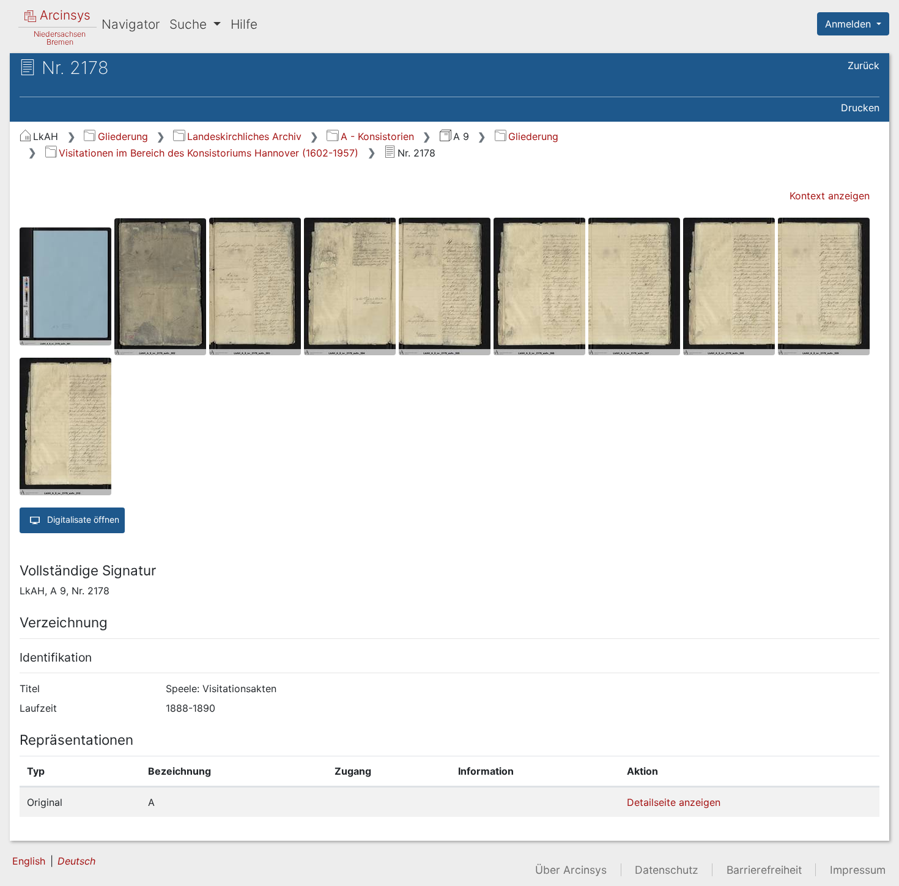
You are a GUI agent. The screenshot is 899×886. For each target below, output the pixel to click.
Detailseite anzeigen (673, 802)
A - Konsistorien (377, 136)
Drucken (860, 108)
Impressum (858, 869)
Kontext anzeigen (830, 196)
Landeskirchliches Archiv (244, 136)
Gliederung (122, 136)
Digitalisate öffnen (82, 519)
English (28, 861)
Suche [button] (189, 24)
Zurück (863, 65)
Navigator (131, 24)
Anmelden (849, 24)
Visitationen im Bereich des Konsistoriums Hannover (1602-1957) (208, 153)
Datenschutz (666, 869)
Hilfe (244, 24)
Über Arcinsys (571, 869)
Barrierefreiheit (764, 869)
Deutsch (76, 861)
